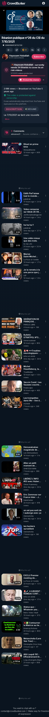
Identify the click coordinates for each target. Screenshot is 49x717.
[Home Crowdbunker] (13, 3)
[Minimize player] (4, 10)
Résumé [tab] (32, 109)
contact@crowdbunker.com (13, 711)
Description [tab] (14, 109)
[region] (24, 20)
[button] (9, 49)
